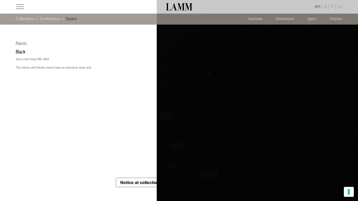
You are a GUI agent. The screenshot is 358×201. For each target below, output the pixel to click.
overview (255, 19)
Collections (25, 19)
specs (312, 19)
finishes (336, 19)
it (325, 6)
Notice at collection (140, 182)
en (318, 6)
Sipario (71, 19)
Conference (50, 19)
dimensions (285, 19)
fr (332, 6)
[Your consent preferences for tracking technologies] (349, 192)
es (340, 6)
